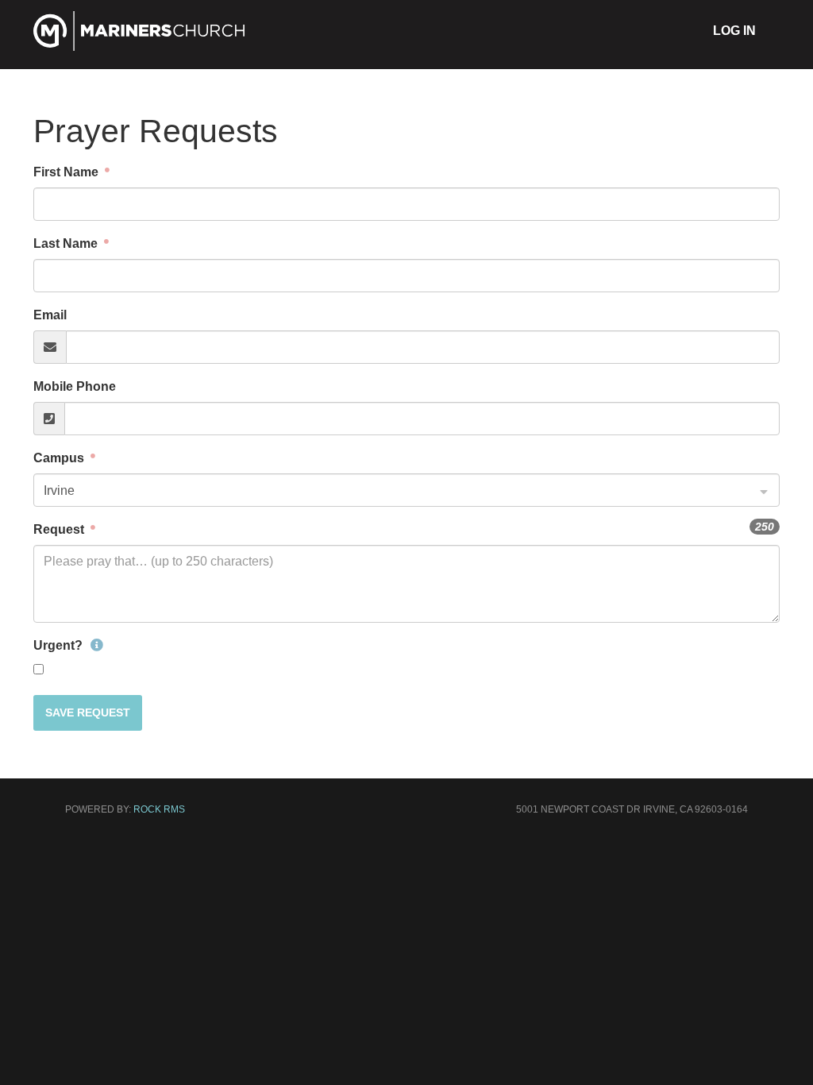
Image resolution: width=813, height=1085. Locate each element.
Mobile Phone (74, 386)
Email (50, 315)
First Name (67, 172)
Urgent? (59, 645)
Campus (60, 458)
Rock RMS (159, 809)
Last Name (67, 243)
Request (60, 529)
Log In (734, 30)
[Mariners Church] (139, 45)
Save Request (87, 712)
